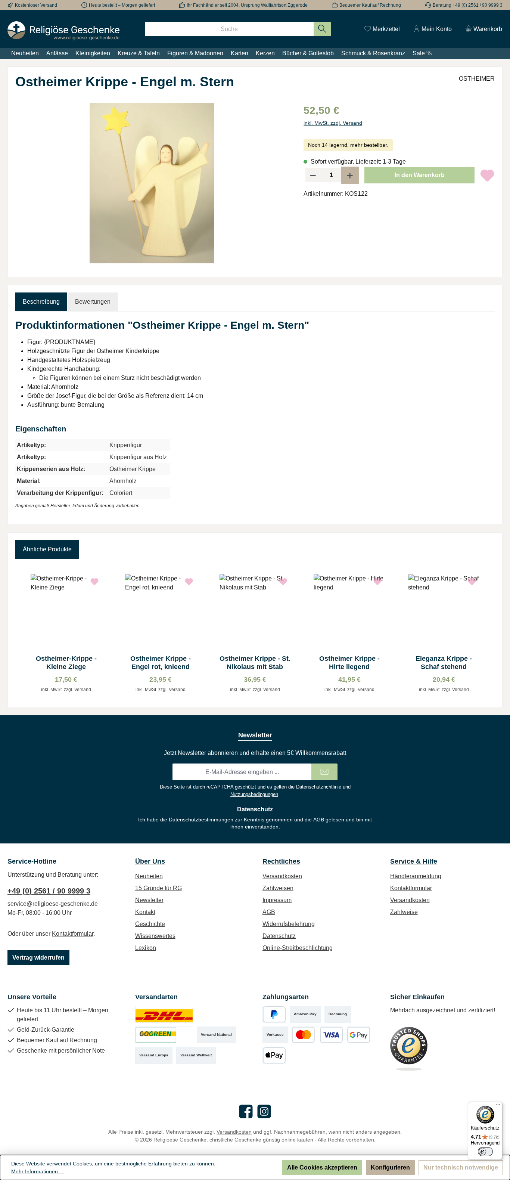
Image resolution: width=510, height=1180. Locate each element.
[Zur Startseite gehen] (63, 30)
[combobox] (229, 29)
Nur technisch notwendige (460, 1167)
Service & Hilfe (413, 861)
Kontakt (145, 912)
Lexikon (145, 948)
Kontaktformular (72, 933)
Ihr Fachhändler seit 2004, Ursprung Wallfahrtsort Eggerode (247, 5)
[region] (152, 183)
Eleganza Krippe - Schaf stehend (444, 662)
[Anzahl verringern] (313, 175)
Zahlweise (404, 912)
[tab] (41, 301)
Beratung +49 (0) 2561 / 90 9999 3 (468, 5)
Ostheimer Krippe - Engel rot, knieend (160, 662)
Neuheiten (149, 876)
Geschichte (150, 924)
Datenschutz (279, 936)
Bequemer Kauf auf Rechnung (370, 5)
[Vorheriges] (21, 633)
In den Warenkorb (420, 175)
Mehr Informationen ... (37, 1171)
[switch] (485, 1151)
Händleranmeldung (415, 876)
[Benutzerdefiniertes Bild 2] (164, 1034)
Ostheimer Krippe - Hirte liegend (349, 662)
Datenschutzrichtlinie (318, 787)
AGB (318, 820)
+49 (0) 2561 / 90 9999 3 (48, 891)
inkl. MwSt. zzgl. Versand (333, 123)
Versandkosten (282, 876)
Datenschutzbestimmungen (201, 820)
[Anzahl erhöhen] (350, 175)
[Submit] (324, 772)
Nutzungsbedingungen (254, 794)
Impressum (277, 900)
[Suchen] (322, 29)
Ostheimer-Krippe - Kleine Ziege (66, 662)
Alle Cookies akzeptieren (322, 1167)
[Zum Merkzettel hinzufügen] (487, 175)
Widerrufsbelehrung (288, 924)
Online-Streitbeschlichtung (297, 948)
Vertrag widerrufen (38, 957)
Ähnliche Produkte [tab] (47, 549)
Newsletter (149, 900)
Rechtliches (281, 861)
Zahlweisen (277, 888)
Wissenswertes (155, 936)
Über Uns (150, 861)
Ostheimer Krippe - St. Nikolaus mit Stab (255, 662)
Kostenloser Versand (36, 5)
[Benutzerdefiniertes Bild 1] (164, 1014)
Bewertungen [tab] (93, 301)
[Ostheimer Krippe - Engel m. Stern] (152, 183)
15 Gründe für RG (158, 888)
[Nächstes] (489, 633)
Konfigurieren (390, 1167)
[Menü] (498, 1106)
